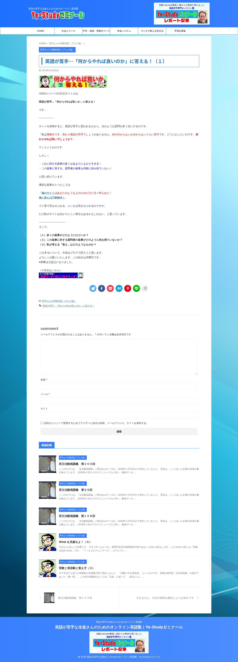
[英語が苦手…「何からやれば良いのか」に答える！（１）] (119, 288)
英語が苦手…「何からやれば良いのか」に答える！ (68, 305)
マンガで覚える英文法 (152, 30)
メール (45, 394)
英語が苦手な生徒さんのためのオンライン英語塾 (119, 622)
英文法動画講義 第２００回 (77, 464)
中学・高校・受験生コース (96, 30)
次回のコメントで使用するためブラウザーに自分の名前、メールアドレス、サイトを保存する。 (96, 422)
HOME (40, 30)
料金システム (124, 30)
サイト (44, 408)
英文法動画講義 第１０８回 (77, 516)
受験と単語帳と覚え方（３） (77, 568)
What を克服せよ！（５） (75, 542)
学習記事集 (180, 30)
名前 (44, 379)
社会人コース (68, 30)
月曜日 (52, 262)
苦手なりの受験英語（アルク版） (59, 301)
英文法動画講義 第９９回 (75, 489)
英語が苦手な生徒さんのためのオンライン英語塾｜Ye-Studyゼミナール (119, 627)
